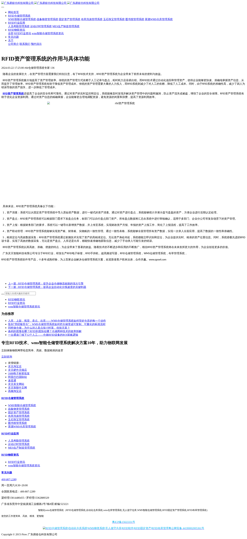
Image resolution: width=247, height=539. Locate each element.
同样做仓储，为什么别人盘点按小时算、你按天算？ (39, 327)
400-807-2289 (8, 479)
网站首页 (13, 12)
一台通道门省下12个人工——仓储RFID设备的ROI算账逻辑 (43, 334)
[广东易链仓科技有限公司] (123, 3)
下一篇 (47, 287)
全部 (10, 33)
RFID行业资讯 (16, 303)
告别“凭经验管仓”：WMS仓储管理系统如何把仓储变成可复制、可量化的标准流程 (57, 324)
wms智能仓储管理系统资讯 (24, 306)
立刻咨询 (6, 356)
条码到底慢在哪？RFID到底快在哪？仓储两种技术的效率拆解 (44, 331)
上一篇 (46, 283)
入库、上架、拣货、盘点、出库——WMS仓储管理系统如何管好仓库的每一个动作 (57, 320)
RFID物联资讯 (16, 299)
